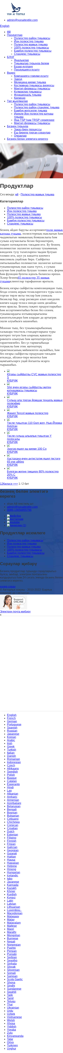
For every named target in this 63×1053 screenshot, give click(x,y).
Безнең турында (17, 126)
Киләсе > (9, 483)
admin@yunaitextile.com (22, 20)
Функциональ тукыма (27, 94)
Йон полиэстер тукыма (29, 41)
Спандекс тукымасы (27, 53)
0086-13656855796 (19, 509)
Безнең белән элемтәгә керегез (27, 138)
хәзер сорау (8, 586)
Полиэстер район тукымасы (32, 38)
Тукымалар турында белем (31, 63)
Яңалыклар (21, 60)
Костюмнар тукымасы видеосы (34, 85)
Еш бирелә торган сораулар (32, 132)
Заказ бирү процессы (28, 129)
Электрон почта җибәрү (15, 611)
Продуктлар (14, 35)
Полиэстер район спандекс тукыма (36, 107)
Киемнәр (19, 97)
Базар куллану (23, 66)
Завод (18, 79)
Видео (11, 72)
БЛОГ (11, 57)
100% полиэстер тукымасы (31, 47)
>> (16, 483)
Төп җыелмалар (17, 101)
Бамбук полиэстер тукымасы (32, 50)
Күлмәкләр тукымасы (28, 91)
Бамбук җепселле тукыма (30, 110)
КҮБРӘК (12, 380)
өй (16, 194)
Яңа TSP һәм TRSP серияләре (34, 120)
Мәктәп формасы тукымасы (32, 88)
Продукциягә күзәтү (27, 69)
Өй (9, 31)
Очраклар (20, 135)
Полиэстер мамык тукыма (31, 44)
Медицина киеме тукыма (30, 82)
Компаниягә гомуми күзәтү (31, 75)
